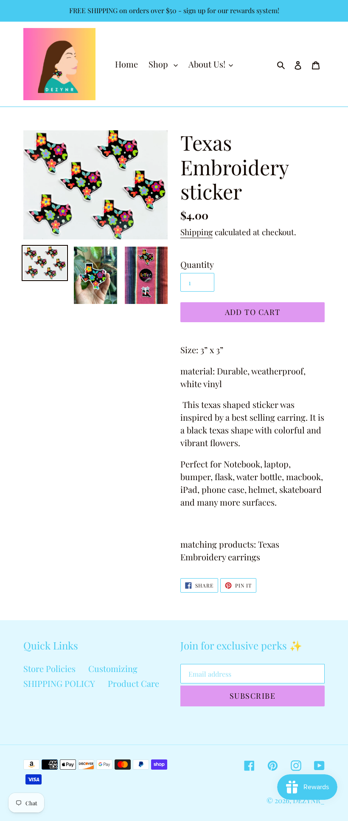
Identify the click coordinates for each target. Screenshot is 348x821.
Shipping (196, 231)
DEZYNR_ (309, 800)
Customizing (113, 668)
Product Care (133, 683)
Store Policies (49, 668)
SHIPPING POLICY (59, 683)
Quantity (197, 264)
